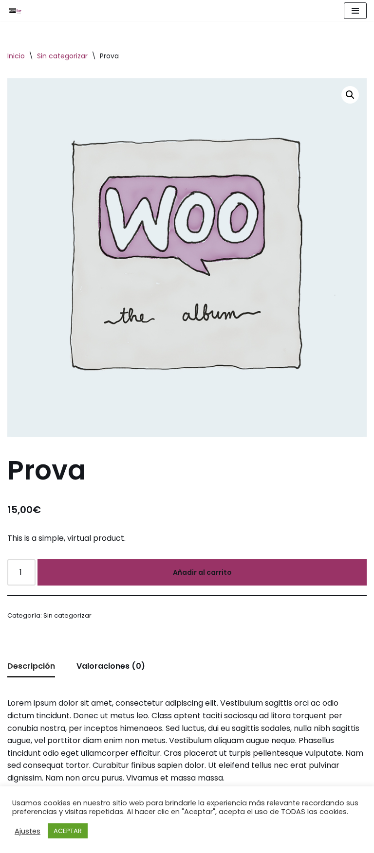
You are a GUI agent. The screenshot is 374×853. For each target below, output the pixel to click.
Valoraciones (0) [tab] (110, 666)
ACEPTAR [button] (68, 830)
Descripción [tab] (31, 666)
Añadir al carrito (202, 572)
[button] (350, 95)
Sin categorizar (62, 56)
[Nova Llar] (15, 11)
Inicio (16, 56)
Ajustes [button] (27, 831)
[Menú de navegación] (355, 10)
